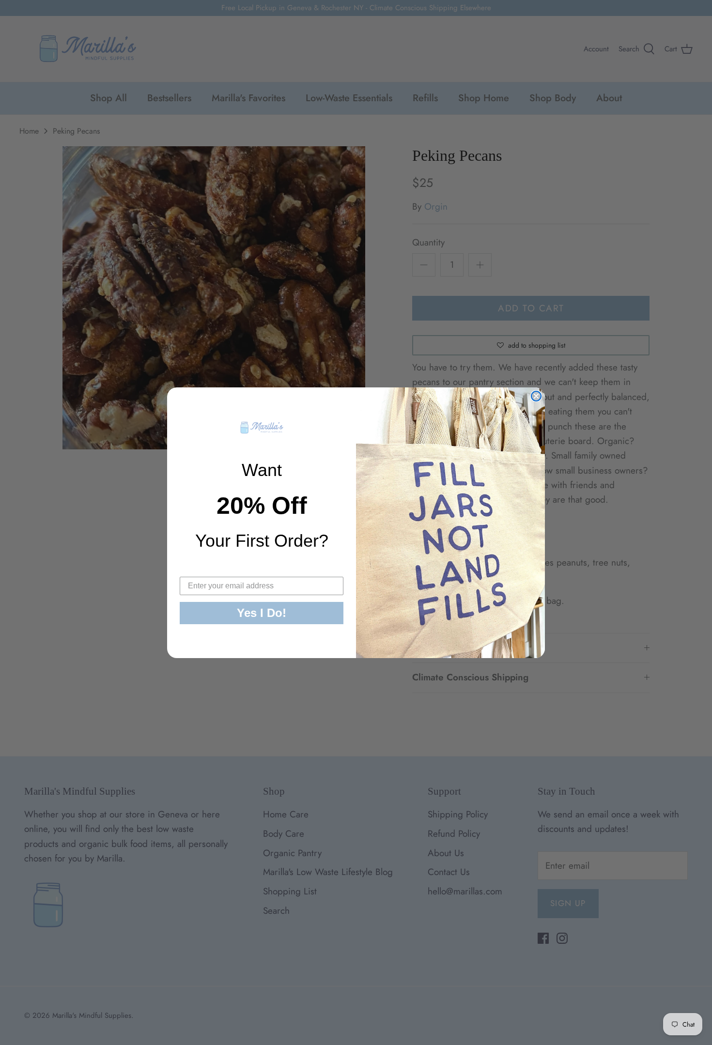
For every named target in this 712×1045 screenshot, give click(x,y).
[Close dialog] (536, 396)
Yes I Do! (261, 612)
